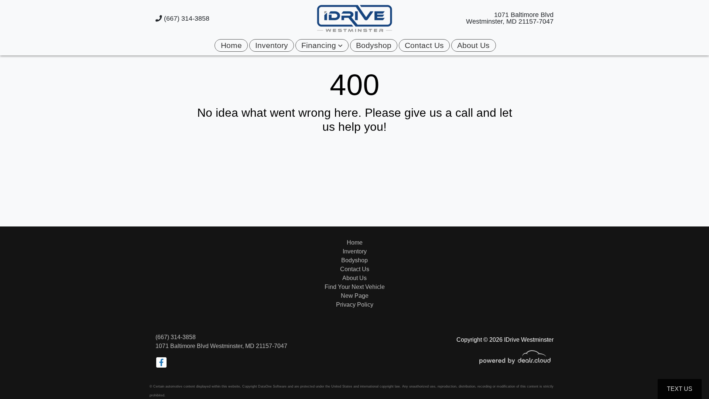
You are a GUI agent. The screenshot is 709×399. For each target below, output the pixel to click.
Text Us (679, 389)
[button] (321, 45)
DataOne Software (272, 386)
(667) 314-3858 (185, 18)
